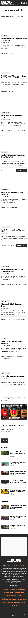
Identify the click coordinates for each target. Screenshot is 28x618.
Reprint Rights (8, 592)
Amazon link (11, 398)
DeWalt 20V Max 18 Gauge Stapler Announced (11, 342)
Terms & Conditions (20, 565)
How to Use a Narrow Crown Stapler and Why (13, 231)
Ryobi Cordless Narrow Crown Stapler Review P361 (12, 193)
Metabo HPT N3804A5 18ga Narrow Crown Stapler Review (12, 270)
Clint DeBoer (5, 233)
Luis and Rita (6, 273)
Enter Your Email (6, 431)
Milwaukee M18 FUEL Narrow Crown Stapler (12, 305)
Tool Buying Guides (19, 592)
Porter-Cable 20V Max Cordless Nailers (13, 376)
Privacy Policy (10, 565)
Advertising (13, 589)
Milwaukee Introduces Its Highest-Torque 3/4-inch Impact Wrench (18, 472)
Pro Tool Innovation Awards (14, 596)
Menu (24, 3)
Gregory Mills (6, 196)
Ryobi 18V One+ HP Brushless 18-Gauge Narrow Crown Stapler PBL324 (13, 77)
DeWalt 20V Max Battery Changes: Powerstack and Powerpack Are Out (18, 491)
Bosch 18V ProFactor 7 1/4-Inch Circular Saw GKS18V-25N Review (18, 481)
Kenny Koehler (6, 42)
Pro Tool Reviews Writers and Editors (14, 602)
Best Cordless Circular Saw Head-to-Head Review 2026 (18, 517)
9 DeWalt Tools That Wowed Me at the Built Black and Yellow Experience (18, 507)
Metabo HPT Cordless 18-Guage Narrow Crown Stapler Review (13, 156)
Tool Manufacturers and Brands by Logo (14, 599)
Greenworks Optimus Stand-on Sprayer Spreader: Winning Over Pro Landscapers (17, 453)
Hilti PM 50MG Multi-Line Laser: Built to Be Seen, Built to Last (18, 463)
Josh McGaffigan (7, 80)
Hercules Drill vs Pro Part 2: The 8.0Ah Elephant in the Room (17, 526)
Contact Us (14, 605)
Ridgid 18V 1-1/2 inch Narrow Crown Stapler (12, 116)
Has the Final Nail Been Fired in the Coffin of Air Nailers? (14, 39)
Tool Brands (21, 589)
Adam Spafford (6, 345)
